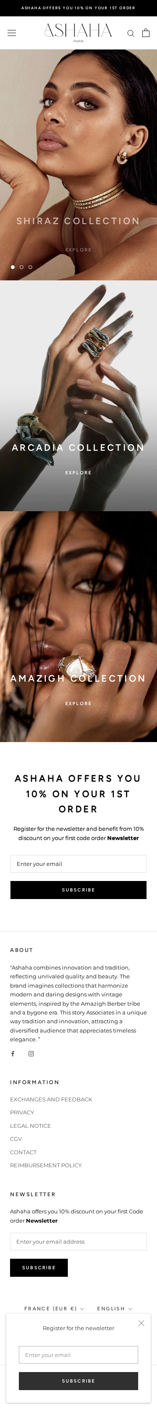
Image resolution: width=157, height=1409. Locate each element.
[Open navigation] (12, 33)
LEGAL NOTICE (30, 1125)
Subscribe (78, 1381)
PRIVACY (22, 1112)
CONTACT (23, 1152)
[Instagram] (31, 1053)
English (111, 1309)
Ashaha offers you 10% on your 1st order (78, 7)
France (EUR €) (50, 1309)
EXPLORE (78, 242)
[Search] (131, 33)
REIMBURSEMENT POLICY (46, 1165)
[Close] (141, 1323)
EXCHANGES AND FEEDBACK (51, 1099)
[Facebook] (12, 1053)
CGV (16, 1138)
